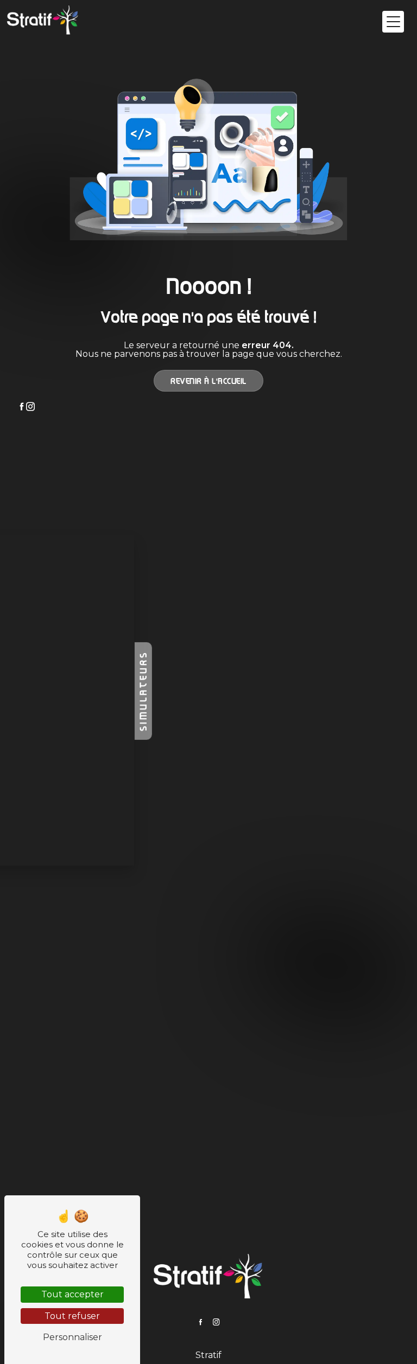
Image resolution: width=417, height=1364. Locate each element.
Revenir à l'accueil (208, 381)
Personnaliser (72, 1337)
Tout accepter (72, 1294)
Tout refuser (72, 1316)
